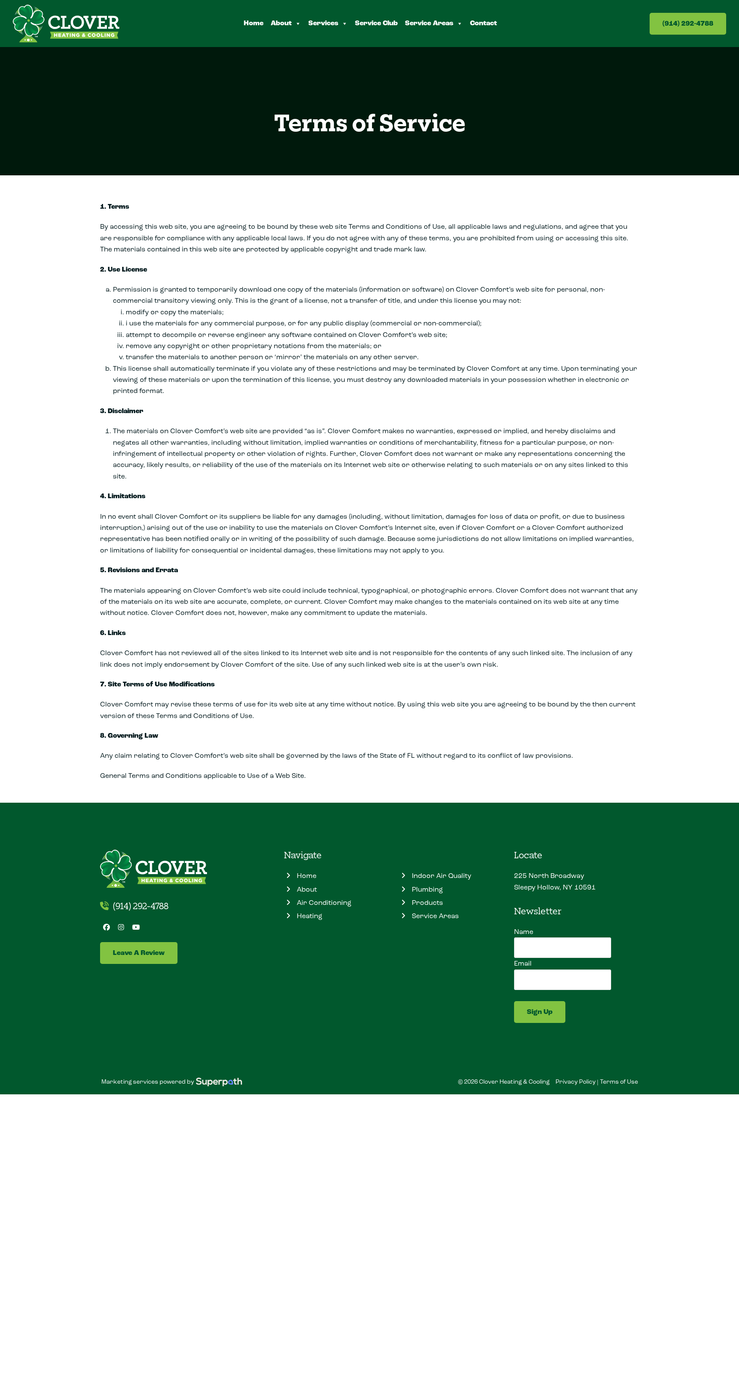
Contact (483, 23)
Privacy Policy (576, 1081)
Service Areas (429, 23)
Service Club (376, 23)
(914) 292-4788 (687, 23)
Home (253, 23)
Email (523, 963)
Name (523, 932)
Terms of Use (619, 1081)
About (281, 23)
